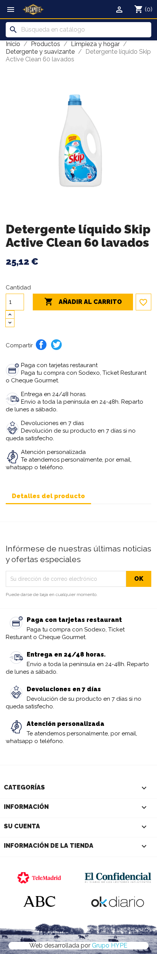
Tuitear (56, 344)
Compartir (41, 344)
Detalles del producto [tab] (48, 496)
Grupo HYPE (109, 945)
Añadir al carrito (83, 301)
